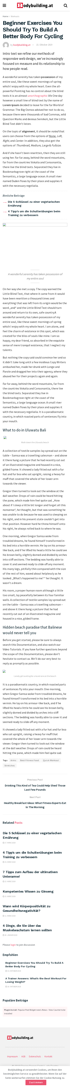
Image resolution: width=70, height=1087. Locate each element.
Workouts (15, 16)
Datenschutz (35, 1056)
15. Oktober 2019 (44, 44)
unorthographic (37, 95)
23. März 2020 (10, 881)
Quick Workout (51, 760)
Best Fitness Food (29, 760)
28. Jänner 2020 (10, 935)
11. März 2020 (10, 916)
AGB (23, 1056)
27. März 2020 (10, 843)
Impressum (12, 1056)
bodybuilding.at (22, 44)
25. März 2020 (10, 862)
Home (5, 16)
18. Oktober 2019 (14, 986)
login (13, 944)
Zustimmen (36, 1082)
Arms (13, 760)
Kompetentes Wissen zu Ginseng (28, 891)
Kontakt (48, 1056)
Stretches (9, 765)
